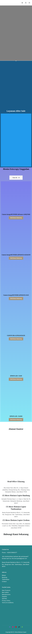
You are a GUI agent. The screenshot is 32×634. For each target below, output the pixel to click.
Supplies (4, 596)
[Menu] (29, 2)
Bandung (4, 577)
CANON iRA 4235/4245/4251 (16, 335)
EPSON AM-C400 (16, 376)
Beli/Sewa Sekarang (16, 217)
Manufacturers (6, 594)
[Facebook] (9, 627)
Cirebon (4, 581)
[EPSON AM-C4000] (16, 398)
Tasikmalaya (5, 579)
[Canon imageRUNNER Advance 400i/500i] (16, 196)
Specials (4, 598)
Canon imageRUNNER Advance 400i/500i (16, 214)
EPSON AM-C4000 (16, 416)
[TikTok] (19, 627)
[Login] (22, 2)
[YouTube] (16, 627)
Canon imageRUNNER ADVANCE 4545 (16, 295)
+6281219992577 (12, 552)
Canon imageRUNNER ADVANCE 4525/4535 (16, 255)
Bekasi (4, 575)
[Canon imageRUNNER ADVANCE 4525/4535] (16, 237)
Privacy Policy (6, 600)
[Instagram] (12, 627)
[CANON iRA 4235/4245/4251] (16, 317)
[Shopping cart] (25, 2)
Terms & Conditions (7, 602)
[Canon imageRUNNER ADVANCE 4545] (16, 277)
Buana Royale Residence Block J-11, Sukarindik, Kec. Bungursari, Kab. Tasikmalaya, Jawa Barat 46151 (16, 564)
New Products (6, 590)
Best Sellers (5, 592)
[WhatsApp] (22, 627)
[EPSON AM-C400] (16, 358)
